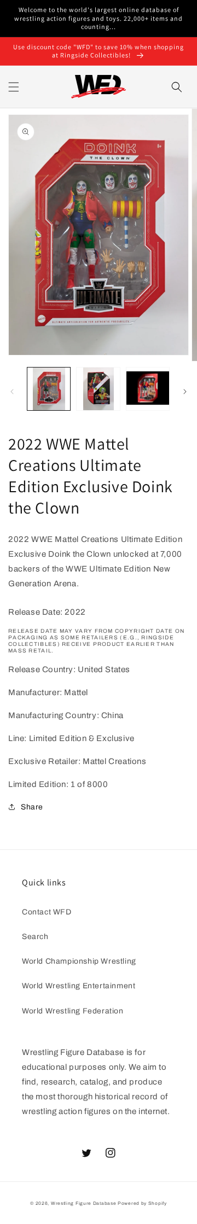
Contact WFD (47, 912)
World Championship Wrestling (79, 961)
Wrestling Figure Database (84, 1203)
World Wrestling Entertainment (78, 986)
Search (35, 936)
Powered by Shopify (142, 1203)
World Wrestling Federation (73, 1011)
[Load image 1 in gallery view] (49, 389)
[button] (14, 87)
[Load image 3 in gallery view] (148, 389)
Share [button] (32, 807)
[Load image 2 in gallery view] (98, 389)
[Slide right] (185, 392)
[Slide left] (12, 392)
